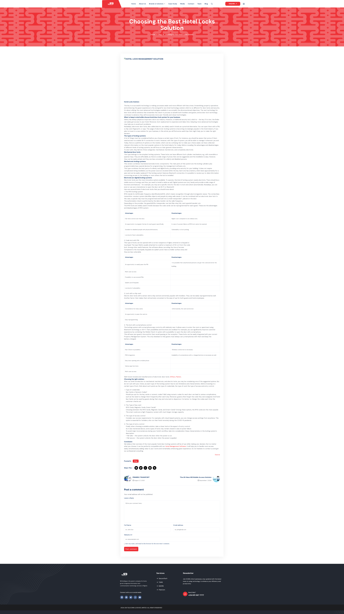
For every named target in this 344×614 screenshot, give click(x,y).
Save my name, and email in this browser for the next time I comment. (148, 543)
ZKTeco (172, 377)
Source (217, 455)
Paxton (178, 377)
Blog (160, 34)
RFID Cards (130, 407)
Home (153, 34)
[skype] (154, 468)
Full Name (127, 525)
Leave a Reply (129, 498)
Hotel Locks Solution (131, 102)
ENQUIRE (232, 4)
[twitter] (141, 468)
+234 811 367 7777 (196, 595)
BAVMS (161, 586)
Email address (178, 525)
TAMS (161, 582)
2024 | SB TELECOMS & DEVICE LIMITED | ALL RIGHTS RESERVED (141, 608)
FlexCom (162, 590)
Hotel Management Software (175, 446)
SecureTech (163, 578)
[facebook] (136, 468)
